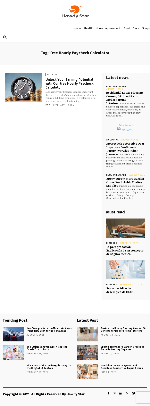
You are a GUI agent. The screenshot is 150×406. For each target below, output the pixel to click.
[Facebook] (108, 393)
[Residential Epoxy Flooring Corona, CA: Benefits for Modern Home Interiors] (87, 334)
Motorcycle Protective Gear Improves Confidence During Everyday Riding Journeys (125, 149)
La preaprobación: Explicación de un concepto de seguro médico (125, 250)
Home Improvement (116, 87)
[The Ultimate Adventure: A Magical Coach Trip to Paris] (13, 352)
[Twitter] (134, 393)
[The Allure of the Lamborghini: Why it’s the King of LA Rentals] (13, 371)
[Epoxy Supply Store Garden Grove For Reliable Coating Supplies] (87, 352)
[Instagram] (114, 393)
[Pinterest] (127, 393)
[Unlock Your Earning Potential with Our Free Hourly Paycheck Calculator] (23, 87)
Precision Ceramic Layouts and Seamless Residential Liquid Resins (122, 367)
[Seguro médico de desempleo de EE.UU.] (125, 269)
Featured (111, 243)
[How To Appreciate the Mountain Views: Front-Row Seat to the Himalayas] (13, 334)
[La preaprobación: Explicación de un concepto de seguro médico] (125, 228)
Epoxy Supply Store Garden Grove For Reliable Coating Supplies (125, 182)
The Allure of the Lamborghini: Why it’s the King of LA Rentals (49, 367)
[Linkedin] (120, 393)
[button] (5, 37)
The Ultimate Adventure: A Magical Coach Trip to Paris (47, 348)
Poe (48, 105)
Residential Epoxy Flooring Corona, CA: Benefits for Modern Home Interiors (124, 98)
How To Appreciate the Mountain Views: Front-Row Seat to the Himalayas (49, 329)
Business (52, 75)
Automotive (112, 140)
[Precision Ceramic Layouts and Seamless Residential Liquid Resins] (87, 371)
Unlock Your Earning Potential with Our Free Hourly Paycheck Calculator (70, 83)
